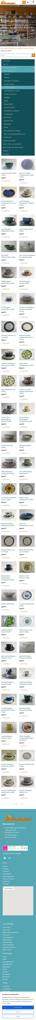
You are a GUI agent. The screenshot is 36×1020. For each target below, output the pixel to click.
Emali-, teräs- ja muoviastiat (12, 144)
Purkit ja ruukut (9, 107)
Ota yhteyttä (7, 874)
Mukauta (18, 1012)
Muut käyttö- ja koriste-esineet (13, 147)
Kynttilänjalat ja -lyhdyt (12, 91)
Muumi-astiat (8, 104)
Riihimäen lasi (7, 964)
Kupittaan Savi (8, 121)
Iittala (4, 959)
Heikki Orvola (7, 940)
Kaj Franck (6, 935)
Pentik (6, 127)
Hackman (6, 972)
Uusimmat (6, 61)
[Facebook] (5, 858)
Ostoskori (6, 871)
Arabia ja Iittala (29, 48)
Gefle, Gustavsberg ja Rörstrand (14, 134)
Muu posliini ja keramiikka (12, 131)
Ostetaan (6, 154)
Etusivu (5, 866)
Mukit (6, 101)
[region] (18, 1006)
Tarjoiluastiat (8, 114)
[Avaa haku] (24, 2)
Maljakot (7, 97)
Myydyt (5, 151)
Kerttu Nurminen (8, 945)
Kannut (6, 77)
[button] (27, 2)
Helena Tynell (7, 950)
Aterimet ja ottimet (9, 141)
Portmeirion (7, 137)
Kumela (5, 979)
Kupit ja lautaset (9, 87)
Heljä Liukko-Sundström (10, 932)
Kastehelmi (6, 991)
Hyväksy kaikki (18, 1007)
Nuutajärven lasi (8, 962)
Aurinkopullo (7, 989)
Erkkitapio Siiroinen (9, 947)
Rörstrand (6, 977)
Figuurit (6, 74)
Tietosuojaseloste (8, 876)
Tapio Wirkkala (7, 942)
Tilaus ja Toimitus (8, 879)
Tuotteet (5, 869)
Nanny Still (6, 930)
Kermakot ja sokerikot (11, 81)
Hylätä (18, 1016)
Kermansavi (7, 117)
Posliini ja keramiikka (16, 48)
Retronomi (4, 48)
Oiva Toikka (6, 927)
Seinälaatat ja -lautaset (11, 111)
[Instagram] (9, 858)
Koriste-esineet (9, 84)
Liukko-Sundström (10, 94)
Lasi (4, 64)
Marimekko (7, 124)
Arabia (5, 957)
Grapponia (6, 986)
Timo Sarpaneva (8, 937)
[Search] (33, 55)
